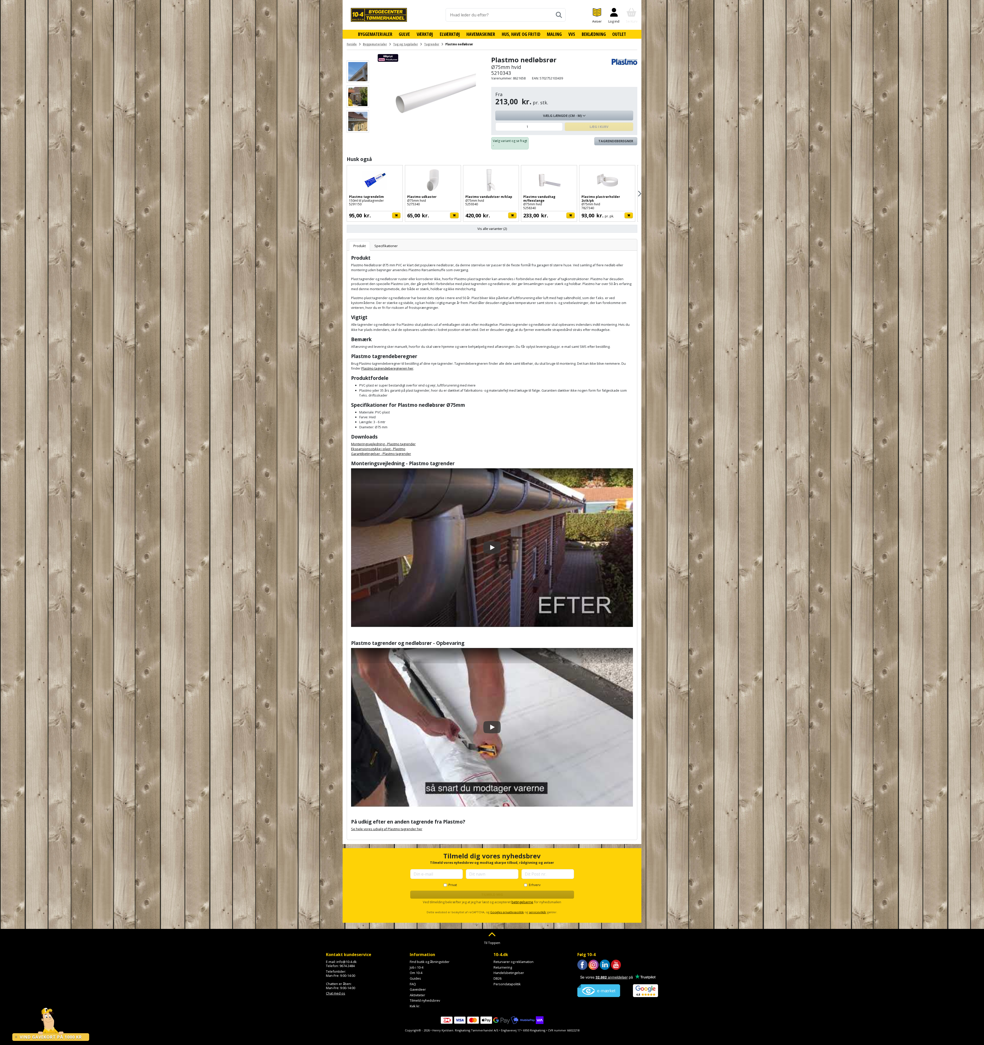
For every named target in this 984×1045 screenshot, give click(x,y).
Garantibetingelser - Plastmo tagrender (381, 453)
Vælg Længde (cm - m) (562, 115)
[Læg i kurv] (396, 215)
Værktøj (425, 34)
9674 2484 (347, 965)
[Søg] (558, 14)
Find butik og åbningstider (429, 961)
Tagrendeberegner (615, 141)
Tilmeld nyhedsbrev (425, 1000)
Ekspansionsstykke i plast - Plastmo (378, 449)
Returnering (503, 967)
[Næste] (639, 193)
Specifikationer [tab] (386, 246)
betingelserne (522, 902)
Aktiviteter (417, 995)
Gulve (404, 34)
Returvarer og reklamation (514, 961)
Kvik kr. (415, 1006)
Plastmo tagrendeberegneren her (387, 368)
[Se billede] (358, 71)
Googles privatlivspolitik (507, 912)
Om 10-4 (416, 972)
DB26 (497, 978)
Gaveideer (418, 989)
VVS (571, 34)
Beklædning (594, 34)
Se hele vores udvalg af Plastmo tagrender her (386, 829)
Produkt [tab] (359, 246)
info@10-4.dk (346, 961)
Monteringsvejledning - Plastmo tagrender (383, 444)
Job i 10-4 (416, 967)
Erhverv (534, 884)
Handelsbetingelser (509, 972)
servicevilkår (537, 912)
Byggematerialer (375, 34)
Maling (554, 34)
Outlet (619, 34)
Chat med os (335, 993)
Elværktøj (450, 34)
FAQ (413, 984)
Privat (452, 884)
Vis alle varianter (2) (492, 228)
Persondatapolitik (507, 984)
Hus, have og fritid (521, 34)
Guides (415, 978)
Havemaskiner (480, 34)
